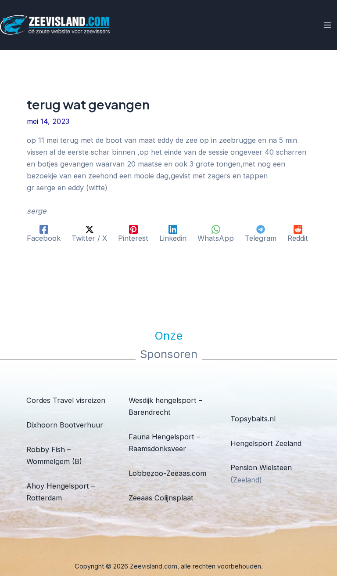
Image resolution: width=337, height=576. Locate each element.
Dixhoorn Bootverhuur (64, 424)
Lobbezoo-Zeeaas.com (167, 473)
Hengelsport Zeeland (265, 443)
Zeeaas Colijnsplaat (161, 497)
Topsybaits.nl (253, 418)
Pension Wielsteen (261, 467)
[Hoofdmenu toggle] (327, 25)
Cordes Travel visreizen (65, 400)
